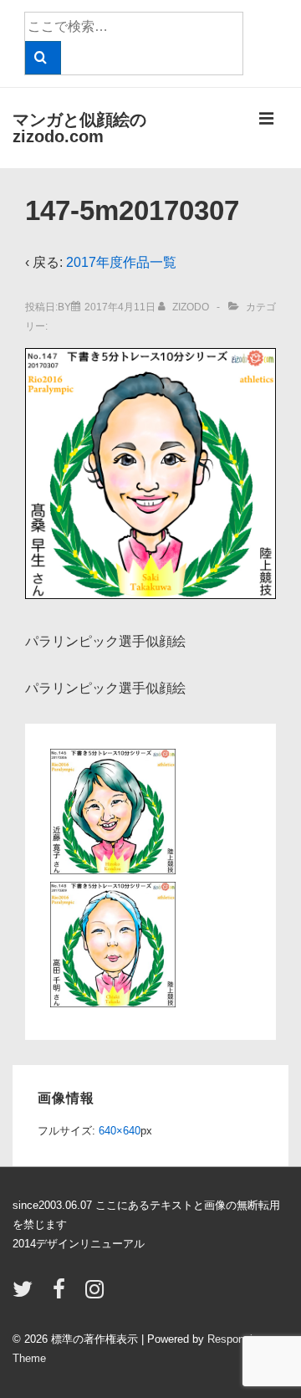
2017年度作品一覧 (121, 262)
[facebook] (63, 1294)
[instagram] (96, 1294)
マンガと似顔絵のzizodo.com (79, 128)
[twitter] (26, 1294)
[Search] (43, 57)
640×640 (119, 1130)
